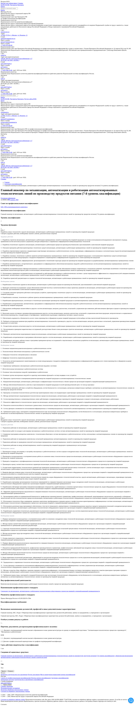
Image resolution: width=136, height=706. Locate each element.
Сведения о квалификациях (13, 184)
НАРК (3, 5)
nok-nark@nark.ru (6, 63)
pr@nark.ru (4, 67)
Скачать (14, 200)
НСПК (7, 5)
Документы (13, 5)
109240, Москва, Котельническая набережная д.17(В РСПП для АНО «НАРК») (16, 59)
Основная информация (8, 198)
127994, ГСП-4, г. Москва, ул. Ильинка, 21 (14, 35)
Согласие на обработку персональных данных (15, 691)
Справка (20, 3)
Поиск (3, 6)
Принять (3, 671)
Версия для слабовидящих (9, 3)
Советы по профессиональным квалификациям (16, 678)
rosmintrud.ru (5, 112)
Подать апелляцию (34, 674)
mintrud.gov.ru (5, 32)
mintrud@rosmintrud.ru (8, 119)
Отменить (10, 671)
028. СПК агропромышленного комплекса (14, 207)
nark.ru (3, 78)
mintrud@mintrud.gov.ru (8, 38)
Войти (3, 10)
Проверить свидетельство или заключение (14, 674)
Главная (6, 182)
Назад (2, 100)
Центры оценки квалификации (41, 678)
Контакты (20, 5)
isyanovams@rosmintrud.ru (9, 122)
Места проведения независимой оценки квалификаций (57, 674)
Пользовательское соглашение (10, 688)
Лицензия (9, 686)
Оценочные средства (7, 679)
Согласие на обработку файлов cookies (13, 699)
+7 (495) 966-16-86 (6, 70)
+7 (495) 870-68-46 (6, 45)
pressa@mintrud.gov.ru (7, 42)
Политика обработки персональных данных (15, 690)
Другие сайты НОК (30, 99)
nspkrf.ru (3, 55)
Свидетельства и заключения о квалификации (28, 679)
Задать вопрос (7, 684)
